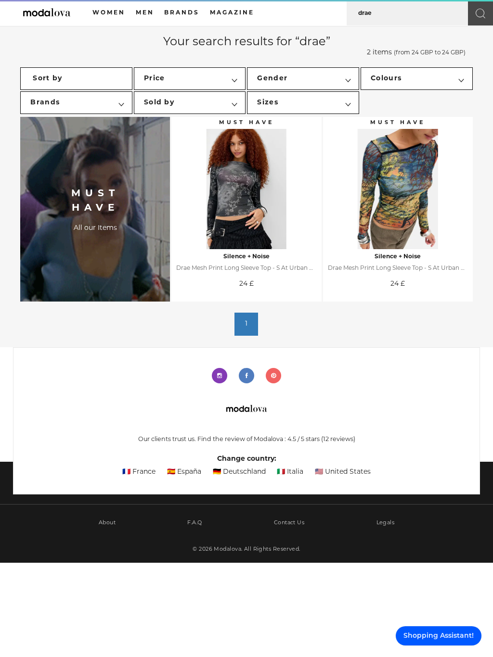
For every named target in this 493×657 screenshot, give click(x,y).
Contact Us (289, 523)
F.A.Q (194, 523)
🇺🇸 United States (343, 472)
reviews (338, 439)
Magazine (232, 13)
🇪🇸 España (184, 472)
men (145, 13)
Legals (385, 523)
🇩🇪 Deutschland (239, 472)
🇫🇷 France (139, 472)
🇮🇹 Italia (290, 472)
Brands (181, 13)
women (108, 13)
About (107, 523)
